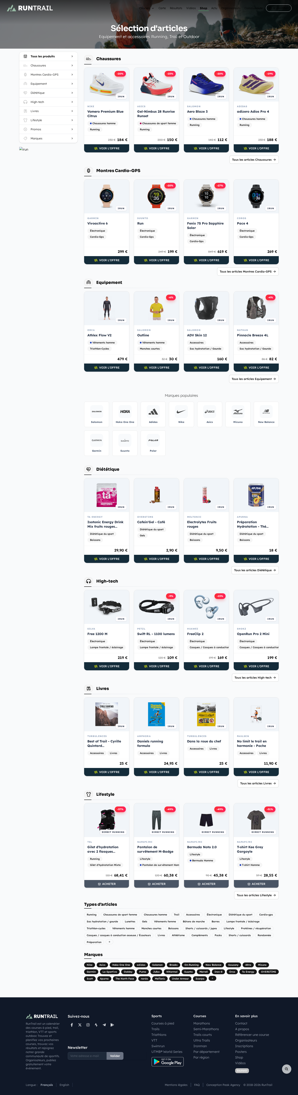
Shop (203, 8)
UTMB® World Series (166, 1052)
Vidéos (191, 8)
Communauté (253, 8)
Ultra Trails (201, 1040)
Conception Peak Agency (223, 1085)
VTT (154, 1040)
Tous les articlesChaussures (252, 159)
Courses (144, 8)
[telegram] (104, 1025)
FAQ (197, 1085)
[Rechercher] (287, 1069)
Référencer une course (252, 1035)
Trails (155, 1029)
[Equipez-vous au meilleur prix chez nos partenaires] (48, 149)
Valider (115, 1056)
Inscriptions (244, 1046)
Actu (214, 8)
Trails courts (202, 1035)
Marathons (201, 1023)
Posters (241, 1052)
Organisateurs (230, 8)
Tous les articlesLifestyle (254, 895)
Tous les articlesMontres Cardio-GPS (246, 271)
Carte (162, 8)
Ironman (200, 1046)
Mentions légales (176, 1085)
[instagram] (88, 1025)
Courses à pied (162, 1023)
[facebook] (72, 1025)
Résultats (176, 8)
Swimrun (158, 1046)
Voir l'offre (109, 148)
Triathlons (158, 1035)
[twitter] (80, 1025)
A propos (242, 1029)
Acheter (109, 884)
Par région (201, 1057)
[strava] (96, 1025)
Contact (241, 1023)
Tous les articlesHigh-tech (253, 677)
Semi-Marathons (206, 1029)
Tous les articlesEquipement (252, 379)
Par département (206, 1052)
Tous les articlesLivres (256, 783)
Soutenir (242, 1070)
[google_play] (112, 1025)
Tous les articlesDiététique (253, 570)
